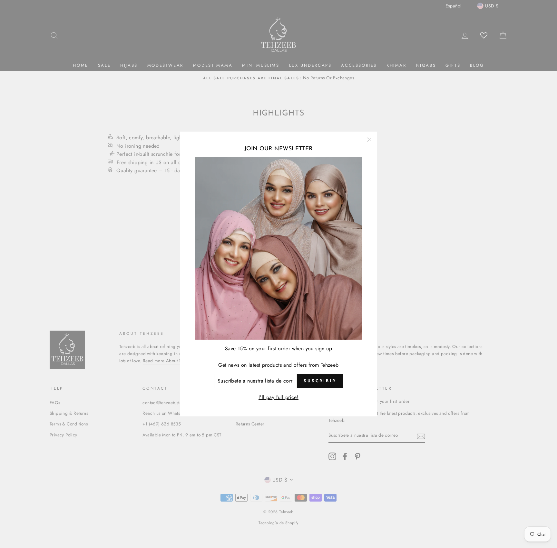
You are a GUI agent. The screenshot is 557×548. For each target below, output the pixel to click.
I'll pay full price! (278, 397)
